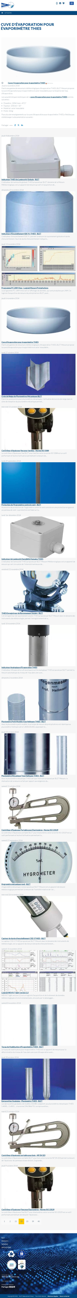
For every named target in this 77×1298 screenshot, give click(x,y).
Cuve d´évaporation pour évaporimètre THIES (26, 83)
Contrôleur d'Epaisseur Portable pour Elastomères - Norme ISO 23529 (30, 830)
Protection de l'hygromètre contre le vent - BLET (21, 505)
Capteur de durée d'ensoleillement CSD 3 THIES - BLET (24, 938)
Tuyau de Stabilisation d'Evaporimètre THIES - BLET (23, 1047)
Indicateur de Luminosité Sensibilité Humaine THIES (22, 559)
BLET (3, 1238)
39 (33, 1221)
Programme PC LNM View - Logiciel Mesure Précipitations (25, 288)
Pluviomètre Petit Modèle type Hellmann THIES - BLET (24, 721)
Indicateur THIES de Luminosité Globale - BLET (20, 179)
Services (5, 1244)
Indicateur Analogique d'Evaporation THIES (19, 667)
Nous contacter (64, 1296)
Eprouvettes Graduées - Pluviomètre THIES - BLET (22, 1101)
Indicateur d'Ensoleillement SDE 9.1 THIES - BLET (21, 234)
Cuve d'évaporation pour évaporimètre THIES (20, 342)
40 (39, 1221)
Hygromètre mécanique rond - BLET (16, 884)
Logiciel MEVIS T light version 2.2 (15, 993)
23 (27, 1221)
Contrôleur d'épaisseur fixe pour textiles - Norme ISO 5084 (25, 451)
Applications (6, 1247)
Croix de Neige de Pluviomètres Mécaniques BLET (22, 396)
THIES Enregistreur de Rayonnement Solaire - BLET (22, 613)
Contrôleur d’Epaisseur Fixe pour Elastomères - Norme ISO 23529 (28, 1209)
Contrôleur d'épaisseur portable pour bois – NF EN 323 (23, 1155)
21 (16, 1221)
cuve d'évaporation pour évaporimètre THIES (48, 97)
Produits (5, 1241)
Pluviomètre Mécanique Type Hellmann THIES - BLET (23, 776)
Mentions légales (53, 1296)
